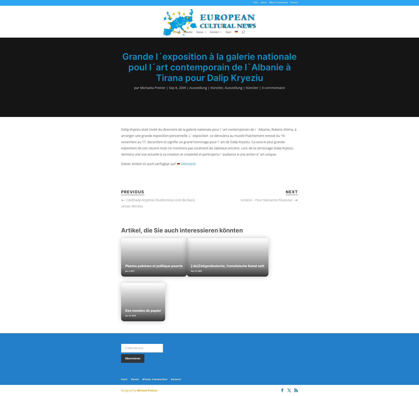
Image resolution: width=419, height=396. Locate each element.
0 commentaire (273, 88)
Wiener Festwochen (278, 2)
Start (256, 2)
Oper (228, 32)
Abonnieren (132, 358)
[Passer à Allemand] (236, 34)
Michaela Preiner (152, 88)
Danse (264, 2)
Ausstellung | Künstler (206, 88)
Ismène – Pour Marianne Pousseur (267, 200)
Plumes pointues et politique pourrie (154, 266)
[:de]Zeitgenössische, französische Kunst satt (227, 266)
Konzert (294, 2)
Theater (188, 32)
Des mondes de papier (143, 311)
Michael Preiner (147, 390)
